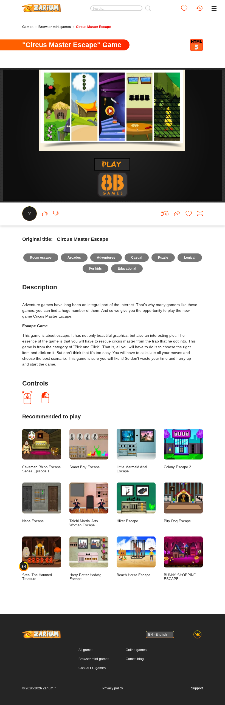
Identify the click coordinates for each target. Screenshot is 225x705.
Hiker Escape (127, 521)
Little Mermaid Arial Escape (132, 469)
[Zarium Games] (41, 6)
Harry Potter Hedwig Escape (85, 577)
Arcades (74, 257)
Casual (136, 257)
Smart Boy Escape (84, 467)
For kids (95, 268)
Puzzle (163, 257)
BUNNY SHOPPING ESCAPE (180, 577)
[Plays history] (199, 8)
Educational (127, 268)
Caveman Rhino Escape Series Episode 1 (41, 469)
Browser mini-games (54, 27)
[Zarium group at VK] (197, 634)
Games (27, 27)
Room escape (41, 257)
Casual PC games (92, 668)
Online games (136, 650)
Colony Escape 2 (177, 467)
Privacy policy (112, 688)
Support (197, 688)
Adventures (106, 257)
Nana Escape (33, 521)
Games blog (135, 659)
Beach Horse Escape (133, 575)
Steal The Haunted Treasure (37, 572)
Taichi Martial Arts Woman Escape (83, 523)
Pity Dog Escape (177, 521)
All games (85, 650)
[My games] (184, 8)
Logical (189, 257)
